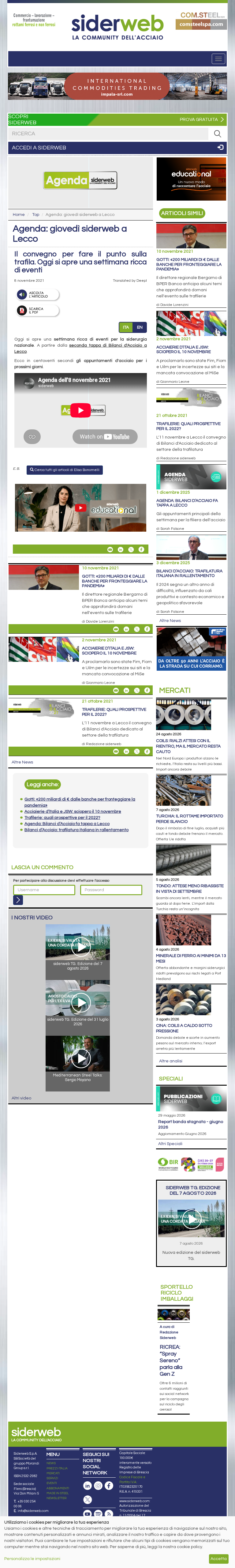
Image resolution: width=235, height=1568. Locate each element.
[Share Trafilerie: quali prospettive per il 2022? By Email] (116, 751)
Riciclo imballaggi (177, 1293)
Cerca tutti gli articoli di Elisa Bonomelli (66, 470)
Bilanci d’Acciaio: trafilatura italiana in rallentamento (189, 573)
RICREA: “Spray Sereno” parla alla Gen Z (171, 1360)
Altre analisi (170, 1061)
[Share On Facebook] (141, 549)
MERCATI (53, 1473)
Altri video (21, 1098)
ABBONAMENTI (58, 1488)
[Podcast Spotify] (98, 1514)
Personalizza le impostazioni (32, 1559)
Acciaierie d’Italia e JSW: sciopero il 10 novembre (109, 650)
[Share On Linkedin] (120, 549)
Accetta (219, 1559)
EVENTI (52, 1483)
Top (35, 215)
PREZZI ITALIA (57, 1468)
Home (19, 215)
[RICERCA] (217, 134)
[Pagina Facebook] (109, 1486)
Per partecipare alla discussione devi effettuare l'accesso (61, 881)
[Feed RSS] (109, 1514)
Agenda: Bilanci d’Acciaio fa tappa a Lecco (187, 503)
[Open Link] (34, 20)
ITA (126, 327)
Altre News (22, 762)
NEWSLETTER (56, 1498)
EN (140, 327)
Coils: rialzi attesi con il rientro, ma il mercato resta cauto (188, 746)
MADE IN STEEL (58, 1493)
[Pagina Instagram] (98, 1486)
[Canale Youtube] (87, 1514)
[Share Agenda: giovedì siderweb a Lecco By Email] (110, 549)
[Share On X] (131, 549)
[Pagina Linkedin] (87, 1486)
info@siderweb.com (33, 1511)
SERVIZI (52, 1478)
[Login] (18, 900)
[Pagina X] (87, 1500)
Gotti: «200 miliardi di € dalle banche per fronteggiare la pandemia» (114, 581)
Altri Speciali (170, 1144)
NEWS (51, 1463)
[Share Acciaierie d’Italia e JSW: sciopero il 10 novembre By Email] (116, 690)
